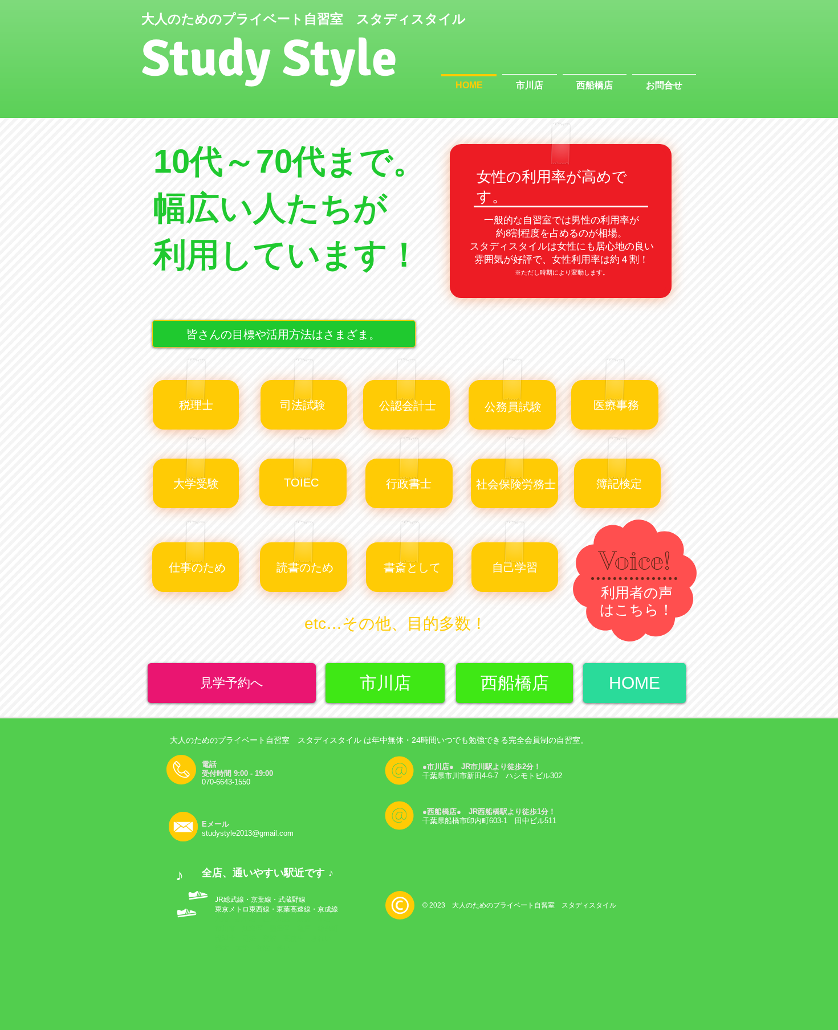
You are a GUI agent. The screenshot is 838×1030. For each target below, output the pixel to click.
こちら (637, 610)
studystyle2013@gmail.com (248, 833)
